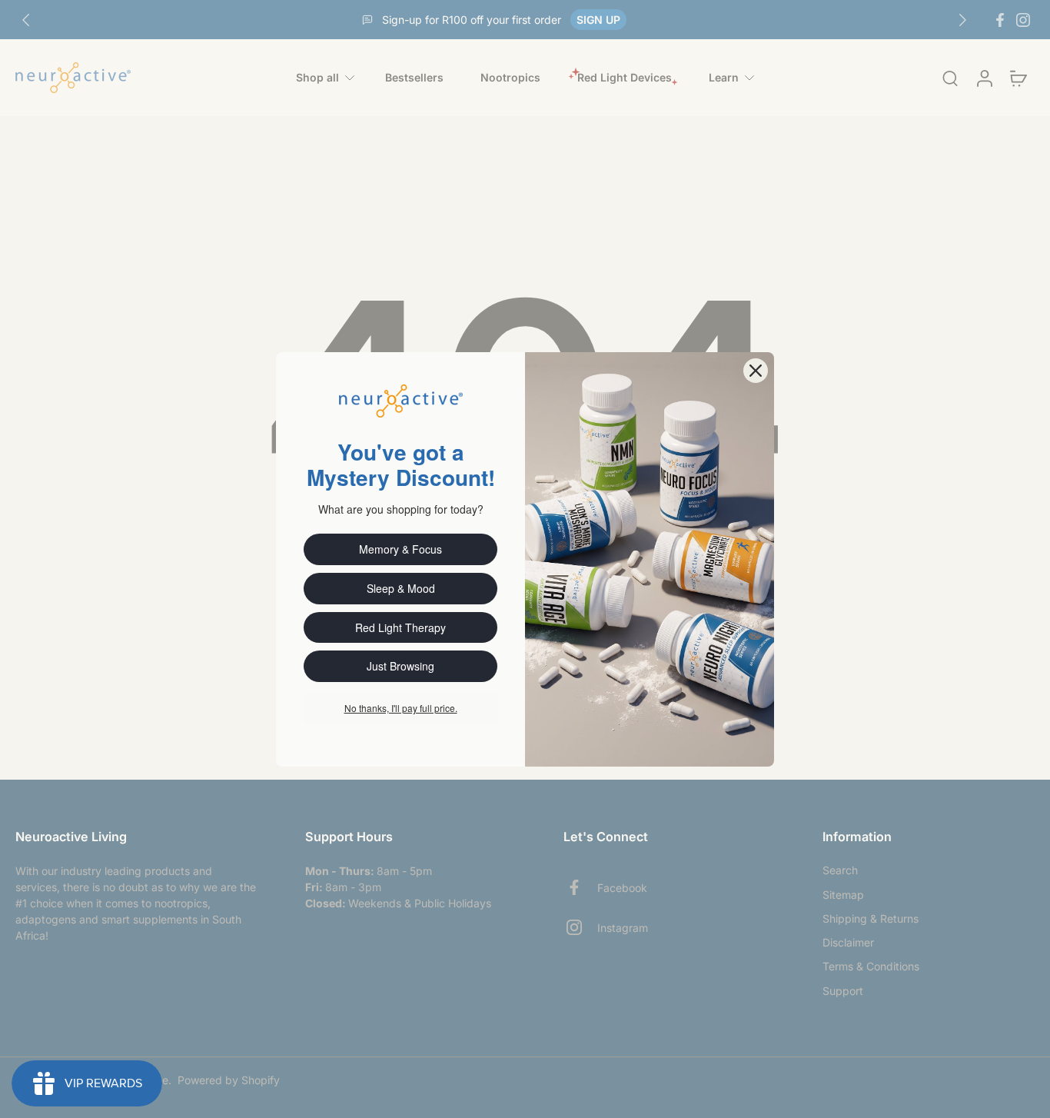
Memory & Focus (400, 549)
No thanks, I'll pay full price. (400, 707)
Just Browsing (400, 666)
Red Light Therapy (400, 627)
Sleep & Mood (401, 588)
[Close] (755, 370)
